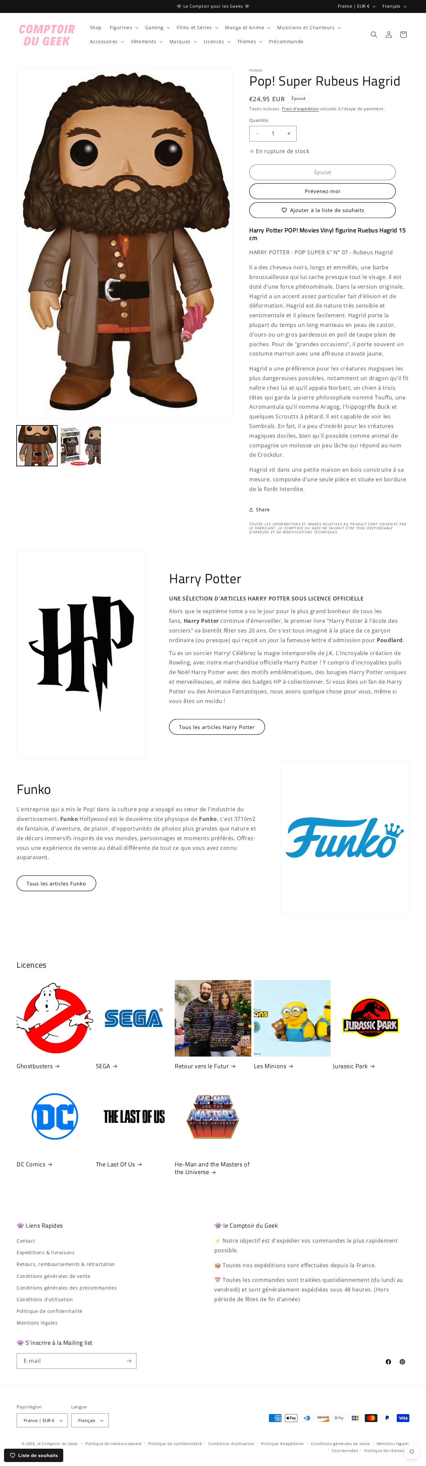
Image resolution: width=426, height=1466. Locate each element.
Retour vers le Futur (202, 1066)
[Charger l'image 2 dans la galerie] (81, 445)
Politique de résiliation (386, 1450)
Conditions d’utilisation (231, 1443)
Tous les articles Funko (56, 883)
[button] (123, 28)
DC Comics (31, 1164)
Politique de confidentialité (50, 1311)
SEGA (103, 1066)
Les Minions (270, 1066)
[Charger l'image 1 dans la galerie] (37, 445)
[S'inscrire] (128, 1361)
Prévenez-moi (322, 191)
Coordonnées (345, 1450)
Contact (26, 1241)
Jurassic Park (350, 1066)
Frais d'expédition (300, 109)
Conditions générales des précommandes (67, 1288)
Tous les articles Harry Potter (217, 727)
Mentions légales (37, 1323)
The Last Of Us (115, 1164)
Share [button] (263, 509)
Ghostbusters (35, 1066)
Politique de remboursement (114, 1443)
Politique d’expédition (282, 1443)
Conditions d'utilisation (45, 1299)
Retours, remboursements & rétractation (66, 1264)
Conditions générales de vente (53, 1276)
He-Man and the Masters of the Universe (212, 1168)
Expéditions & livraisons (46, 1252)
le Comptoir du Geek (57, 1443)
